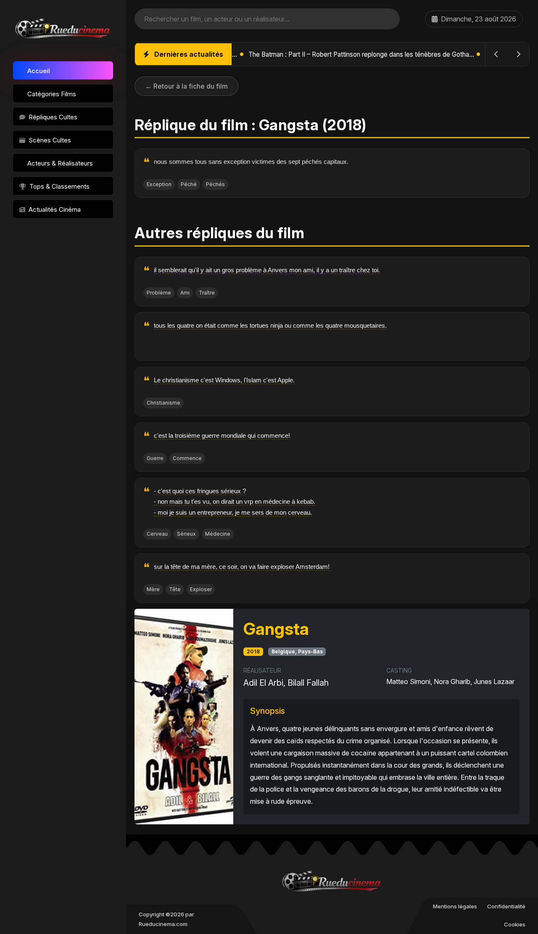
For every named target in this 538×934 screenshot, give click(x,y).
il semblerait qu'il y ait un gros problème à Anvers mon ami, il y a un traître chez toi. (267, 270)
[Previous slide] (496, 54)
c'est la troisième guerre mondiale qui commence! (222, 435)
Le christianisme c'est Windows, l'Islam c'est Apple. (224, 380)
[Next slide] (518, 54)
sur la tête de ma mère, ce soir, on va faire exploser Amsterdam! (242, 566)
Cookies (514, 924)
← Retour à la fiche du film (186, 86)
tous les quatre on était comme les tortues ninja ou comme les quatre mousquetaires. (270, 325)
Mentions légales (455, 906)
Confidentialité (506, 906)
